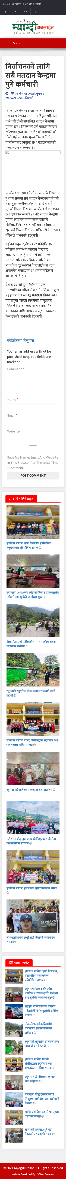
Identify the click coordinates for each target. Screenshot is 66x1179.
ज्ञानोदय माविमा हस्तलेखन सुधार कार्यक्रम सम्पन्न (32, 888)
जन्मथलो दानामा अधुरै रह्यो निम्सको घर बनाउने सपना (31, 940)
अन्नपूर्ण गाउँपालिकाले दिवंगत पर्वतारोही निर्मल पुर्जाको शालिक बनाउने (41, 1011)
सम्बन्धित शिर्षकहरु (21, 499)
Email (12, 415)
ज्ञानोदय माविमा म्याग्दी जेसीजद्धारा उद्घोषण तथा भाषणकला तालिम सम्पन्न (32, 742)
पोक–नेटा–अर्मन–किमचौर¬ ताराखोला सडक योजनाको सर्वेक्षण (31, 644)
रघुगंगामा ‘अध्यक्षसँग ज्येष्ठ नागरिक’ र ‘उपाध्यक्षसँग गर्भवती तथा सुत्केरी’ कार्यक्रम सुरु (33, 595)
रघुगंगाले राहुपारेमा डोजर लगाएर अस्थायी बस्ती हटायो (31, 693)
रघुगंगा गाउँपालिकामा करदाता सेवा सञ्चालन (30, 789)
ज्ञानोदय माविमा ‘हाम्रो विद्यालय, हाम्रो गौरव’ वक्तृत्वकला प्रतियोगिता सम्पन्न (29, 545)
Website (13, 431)
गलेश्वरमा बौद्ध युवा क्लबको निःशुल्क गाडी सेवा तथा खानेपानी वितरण (42, 1099)
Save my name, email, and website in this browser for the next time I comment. (33, 463)
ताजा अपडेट (21, 963)
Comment (15, 369)
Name (12, 399)
